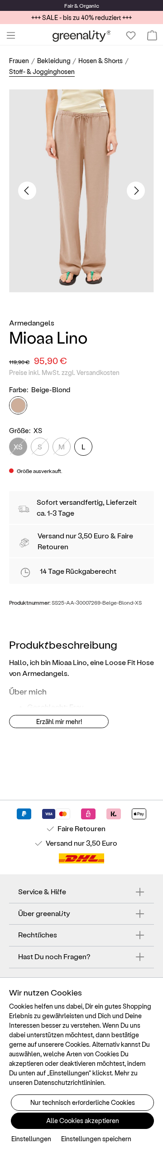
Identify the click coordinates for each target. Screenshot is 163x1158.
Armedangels (31, 322)
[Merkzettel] (131, 35)
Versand (51, 535)
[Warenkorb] (152, 35)
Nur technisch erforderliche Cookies (82, 1102)
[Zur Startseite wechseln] (82, 35)
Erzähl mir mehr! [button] (59, 721)
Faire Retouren (81, 828)
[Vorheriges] (27, 191)
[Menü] (11, 35)
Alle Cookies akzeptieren (82, 1120)
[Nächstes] (136, 191)
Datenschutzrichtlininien (69, 1082)
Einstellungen (31, 1139)
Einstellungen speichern (96, 1139)
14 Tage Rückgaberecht (78, 571)
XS (18, 446)
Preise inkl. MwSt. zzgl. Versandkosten (64, 372)
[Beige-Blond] (18, 405)
